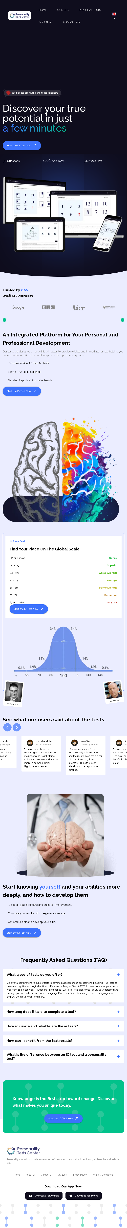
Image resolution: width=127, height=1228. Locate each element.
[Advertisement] (63, 63)
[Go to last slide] (7, 727)
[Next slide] (17, 727)
